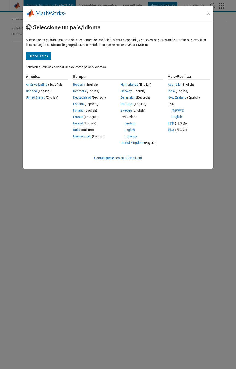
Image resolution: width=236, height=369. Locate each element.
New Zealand (177, 97)
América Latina (36, 84)
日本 (171, 123)
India (171, 91)
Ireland (78, 123)
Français (130, 136)
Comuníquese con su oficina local (118, 158)
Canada (31, 91)
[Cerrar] (208, 13)
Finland (78, 110)
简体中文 (178, 110)
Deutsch (130, 123)
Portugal (127, 104)
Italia (76, 130)
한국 (171, 130)
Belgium (79, 84)
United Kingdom (132, 143)
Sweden (126, 110)
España (78, 104)
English (129, 130)
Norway (126, 91)
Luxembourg (82, 136)
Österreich (128, 97)
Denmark (79, 91)
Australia (174, 84)
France (78, 117)
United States (35, 97)
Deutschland (82, 97)
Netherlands (129, 84)
